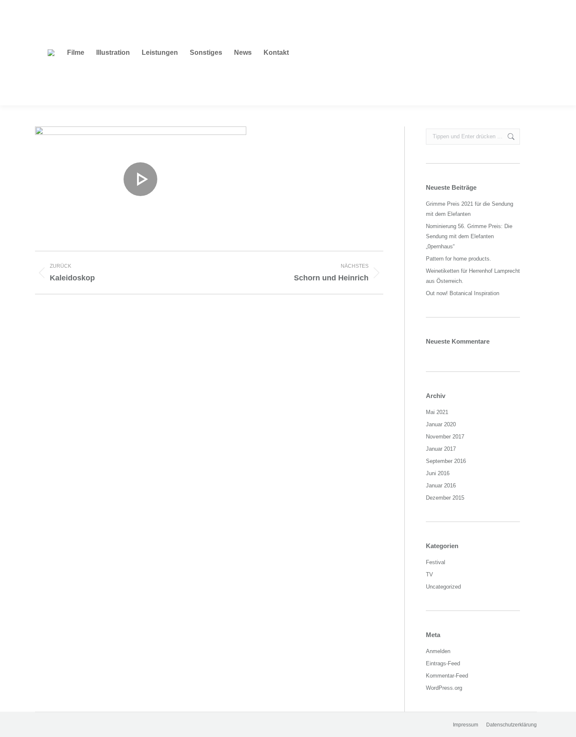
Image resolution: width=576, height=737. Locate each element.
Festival (435, 562)
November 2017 (445, 436)
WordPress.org (444, 688)
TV (429, 574)
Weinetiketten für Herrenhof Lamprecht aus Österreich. (473, 276)
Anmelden (438, 651)
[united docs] (140, 179)
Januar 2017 (441, 449)
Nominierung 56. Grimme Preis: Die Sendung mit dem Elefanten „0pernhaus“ (469, 236)
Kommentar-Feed (447, 675)
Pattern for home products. (458, 259)
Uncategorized (443, 587)
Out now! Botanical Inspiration (462, 293)
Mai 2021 (437, 412)
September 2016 (446, 461)
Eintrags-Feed (443, 663)
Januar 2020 (441, 424)
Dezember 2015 (445, 498)
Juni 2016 (437, 473)
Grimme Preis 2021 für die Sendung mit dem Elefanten (469, 209)
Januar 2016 (441, 485)
